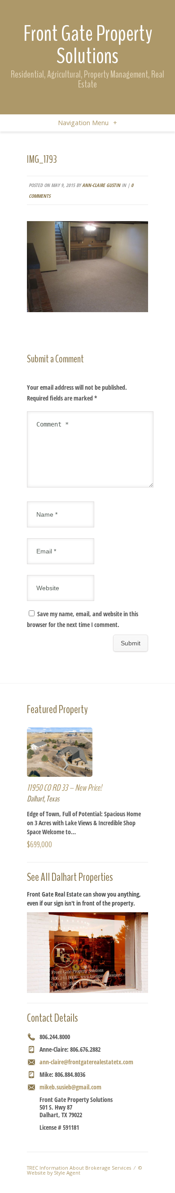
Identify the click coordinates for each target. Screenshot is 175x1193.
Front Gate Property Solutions (87, 44)
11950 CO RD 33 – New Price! (64, 788)
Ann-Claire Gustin (101, 185)
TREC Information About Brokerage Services (79, 1167)
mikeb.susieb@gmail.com (70, 1087)
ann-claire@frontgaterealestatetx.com (86, 1062)
